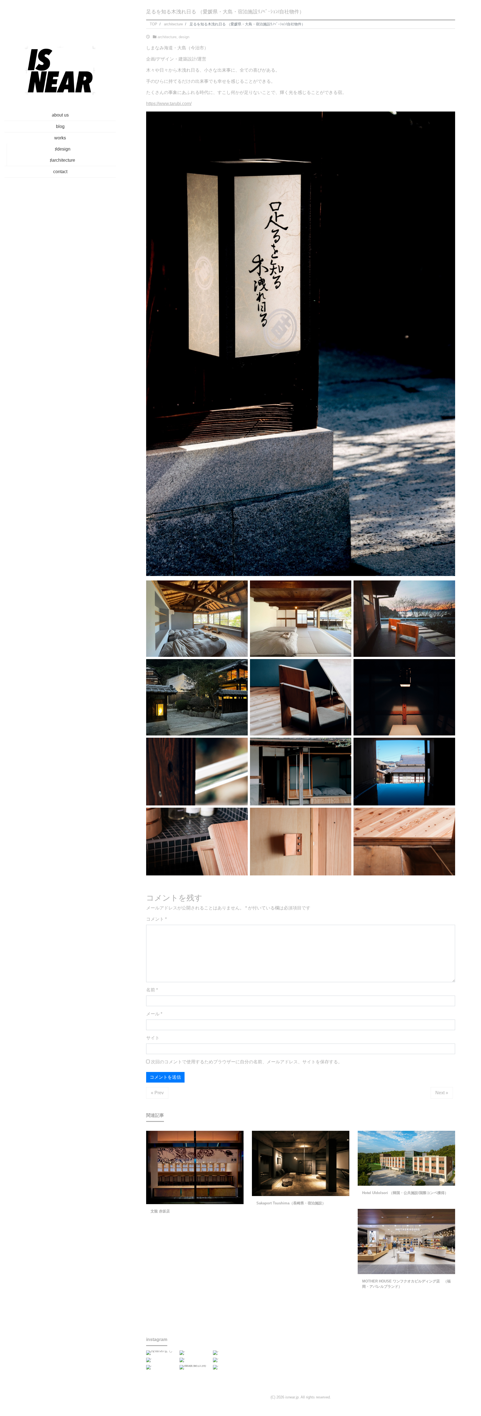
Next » (441, 1092)
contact (60, 171)
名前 (152, 989)
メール (154, 1013)
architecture (167, 37)
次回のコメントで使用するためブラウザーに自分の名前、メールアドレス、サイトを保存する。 (246, 1061)
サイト (152, 1037)
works (60, 137)
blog (60, 126)
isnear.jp (292, 1397)
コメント (156, 919)
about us (60, 115)
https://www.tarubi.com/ (169, 103)
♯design (62, 149)
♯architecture (62, 160)
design (184, 37)
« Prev (157, 1092)
